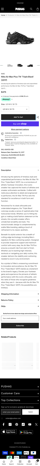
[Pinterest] (16, 424)
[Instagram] (10, 424)
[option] (20, 38)
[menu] (2, 9)
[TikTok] (23, 424)
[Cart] (37, 9)
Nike (3, 74)
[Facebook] (3, 424)
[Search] (31, 9)
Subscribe (20, 326)
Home (3, 15)
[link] (9, 365)
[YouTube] (29, 424)
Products (11, 15)
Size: (9, 104)
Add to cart (18, 117)
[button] (1, 65)
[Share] (37, 117)
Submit (30, 412)
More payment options (20, 129)
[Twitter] (36, 424)
